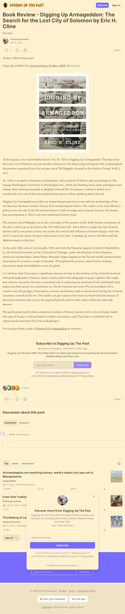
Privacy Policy (87, 556)
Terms (72, 590)
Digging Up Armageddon (51, 329)
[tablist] (17, 423)
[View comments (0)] (17, 50)
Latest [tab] (15, 463)
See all (9, 537)
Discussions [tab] (27, 463)
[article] (62, 481)
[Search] (119, 463)
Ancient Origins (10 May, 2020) (47, 66)
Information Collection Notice (61, 556)
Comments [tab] (10, 422)
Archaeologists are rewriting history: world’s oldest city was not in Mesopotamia (48, 474)
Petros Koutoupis (19, 39)
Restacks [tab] (24, 422)
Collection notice (86, 590)
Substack (46, 607)
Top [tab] (6, 463)
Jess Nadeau (23, 526)
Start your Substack (54, 598)
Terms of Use (78, 552)
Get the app (78, 598)
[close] (93, 496)
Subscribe (102, 5)
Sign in (116, 5)
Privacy (63, 590)
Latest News (9, 480)
